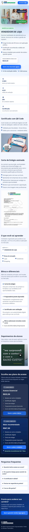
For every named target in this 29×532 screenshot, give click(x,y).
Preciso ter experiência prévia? (13, 483)
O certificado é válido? (11, 478)
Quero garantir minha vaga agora (14, 513)
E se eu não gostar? (10, 488)
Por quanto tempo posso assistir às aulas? (14, 473)
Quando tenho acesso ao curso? (14, 467)
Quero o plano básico (14, 413)
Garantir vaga (23, 2)
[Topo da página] (8, 3)
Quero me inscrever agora (11, 67)
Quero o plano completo (14, 447)
